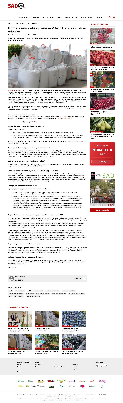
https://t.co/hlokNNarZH (65, 118)
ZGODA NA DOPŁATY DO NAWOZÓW (16, 293)
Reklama (19, 366)
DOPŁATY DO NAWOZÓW (20, 290)
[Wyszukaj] (110, 17)
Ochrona (67, 17)
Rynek (43, 17)
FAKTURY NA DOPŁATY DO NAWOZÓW (16, 296)
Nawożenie (74, 17)
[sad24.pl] (17, 5)
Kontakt (19, 364)
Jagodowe (36, 17)
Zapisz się (102, 162)
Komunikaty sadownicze (54, 17)
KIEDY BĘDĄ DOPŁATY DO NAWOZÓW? (35, 290)
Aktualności (23, 17)
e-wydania (99, 17)
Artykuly (24, 23)
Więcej (90, 17)
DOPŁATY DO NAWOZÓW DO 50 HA (33, 296)
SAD (17, 23)
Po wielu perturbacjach (15, 90)
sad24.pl (10, 23)
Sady (30, 17)
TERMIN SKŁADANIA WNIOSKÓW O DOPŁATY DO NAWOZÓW (37, 293)
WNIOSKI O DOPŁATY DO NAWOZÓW (53, 290)
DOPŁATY (10, 290)
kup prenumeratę (102, 210)
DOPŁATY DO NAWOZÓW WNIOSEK (59, 293)
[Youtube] (105, 365)
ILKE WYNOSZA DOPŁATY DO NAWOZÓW (76, 293)
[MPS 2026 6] (102, 189)
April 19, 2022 (33, 122)
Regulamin (20, 369)
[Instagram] (101, 365)
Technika (83, 17)
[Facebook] (84, 278)
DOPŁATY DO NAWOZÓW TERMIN (69, 290)
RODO (18, 371)
